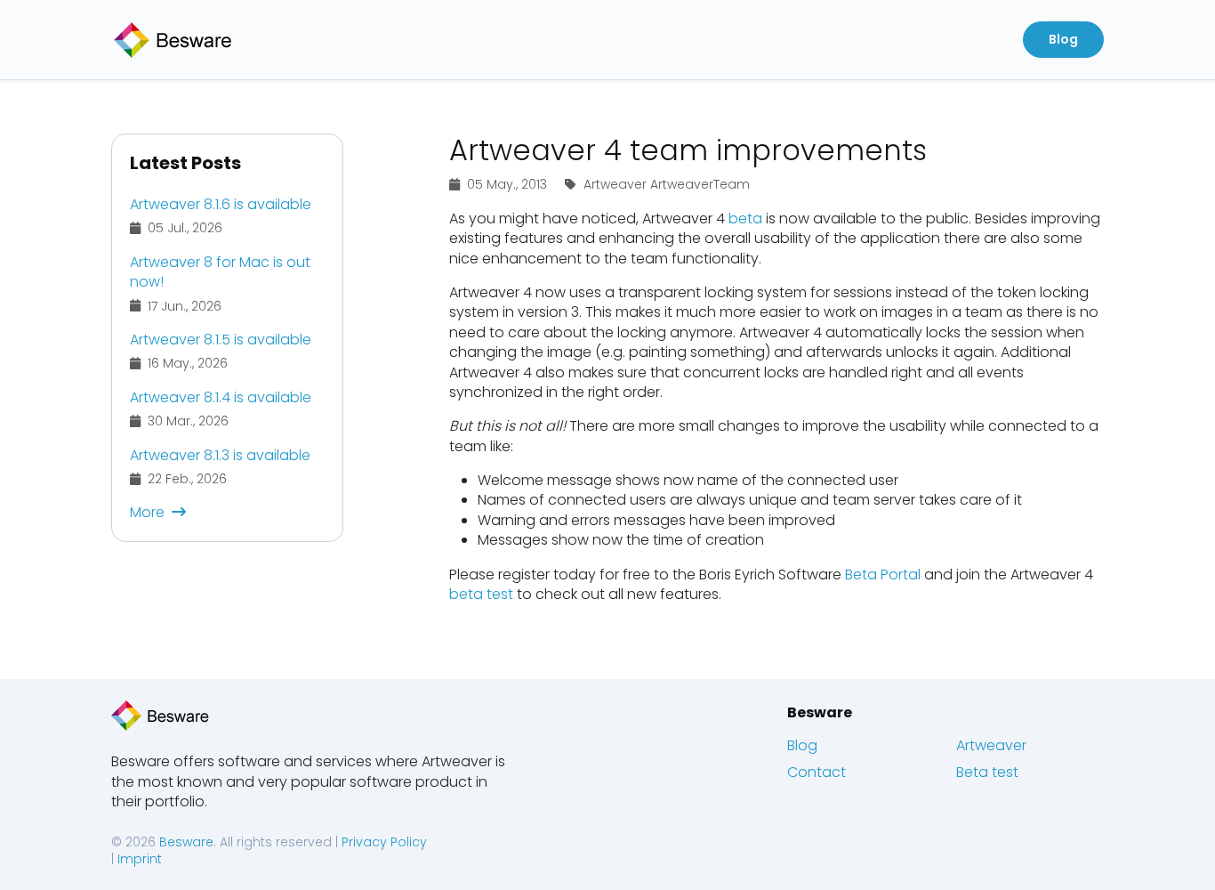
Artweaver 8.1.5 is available (220, 339)
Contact (816, 772)
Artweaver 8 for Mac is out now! (220, 272)
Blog (802, 745)
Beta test (987, 772)
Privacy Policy (384, 842)
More (147, 512)
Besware (819, 712)
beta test (481, 594)
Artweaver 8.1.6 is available (220, 204)
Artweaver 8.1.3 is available (220, 455)
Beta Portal (883, 574)
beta (745, 218)
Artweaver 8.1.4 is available (220, 397)
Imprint (139, 859)
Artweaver (991, 745)
